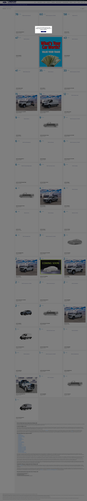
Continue (43, 31)
